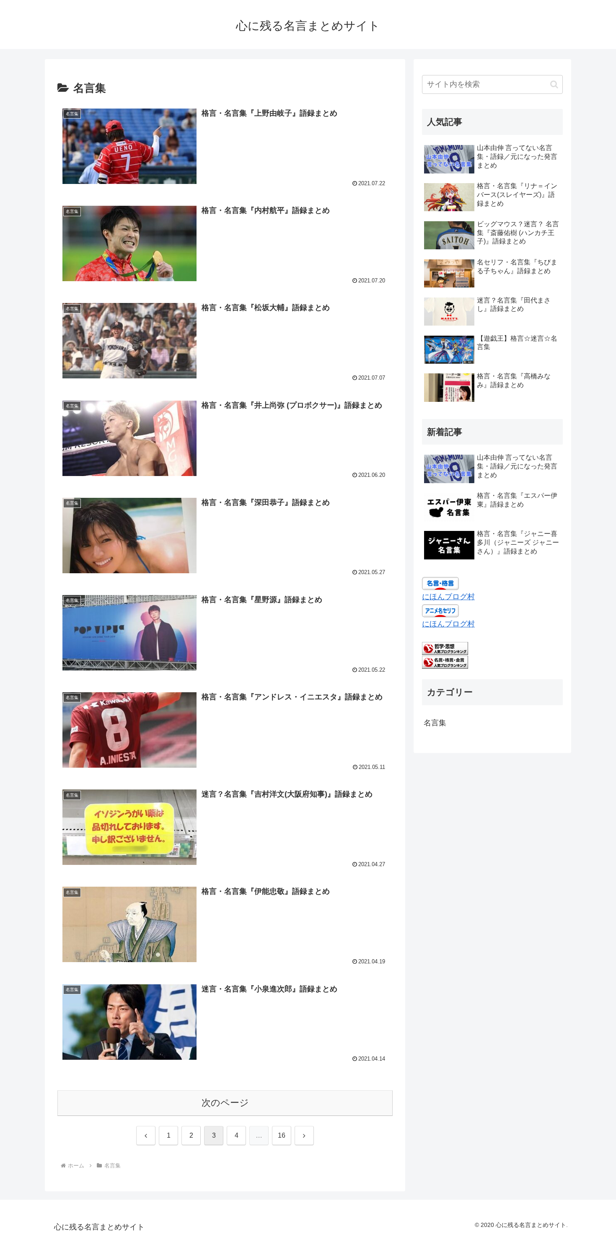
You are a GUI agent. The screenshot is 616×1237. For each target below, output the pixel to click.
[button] (554, 84)
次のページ (225, 1102)
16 (281, 1135)
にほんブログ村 (448, 597)
